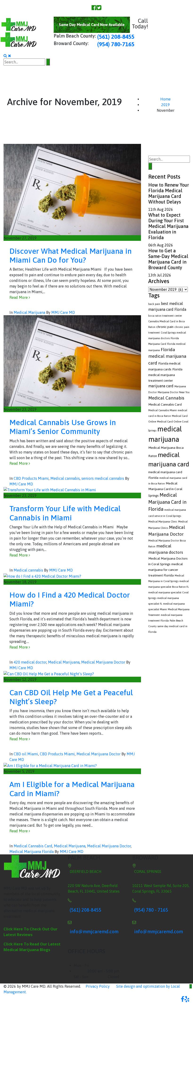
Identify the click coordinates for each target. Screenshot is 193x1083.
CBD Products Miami (31, 478)
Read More (19, 297)
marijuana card (160, 386)
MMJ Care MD (63, 312)
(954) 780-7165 (115, 44)
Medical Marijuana (29, 312)
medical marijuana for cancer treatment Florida (165, 569)
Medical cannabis (65, 478)
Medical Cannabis (166, 397)
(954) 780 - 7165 (151, 910)
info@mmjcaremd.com (94, 931)
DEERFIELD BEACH (85, 871)
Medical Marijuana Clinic (162, 521)
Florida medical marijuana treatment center (165, 374)
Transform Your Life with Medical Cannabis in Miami (65, 513)
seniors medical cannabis (102, 478)
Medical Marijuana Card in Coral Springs (165, 489)
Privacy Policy (98, 986)
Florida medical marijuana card (167, 356)
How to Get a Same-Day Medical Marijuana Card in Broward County (168, 259)
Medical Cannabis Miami (162, 410)
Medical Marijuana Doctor (103, 662)
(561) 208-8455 (115, 36)
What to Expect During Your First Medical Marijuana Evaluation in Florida (168, 226)
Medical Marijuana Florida (31, 851)
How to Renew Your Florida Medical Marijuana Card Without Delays (168, 193)
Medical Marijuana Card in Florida (167, 502)
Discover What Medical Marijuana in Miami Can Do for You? (70, 255)
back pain (154, 304)
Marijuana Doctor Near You (173, 392)
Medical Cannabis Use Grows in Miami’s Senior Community (62, 427)
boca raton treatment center (165, 315)
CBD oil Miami (26, 754)
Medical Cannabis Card (33, 846)
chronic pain (164, 327)
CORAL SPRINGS (147, 871)
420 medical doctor (30, 662)
